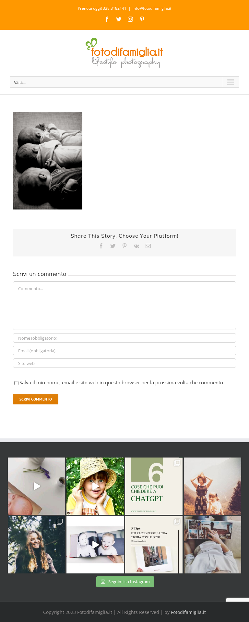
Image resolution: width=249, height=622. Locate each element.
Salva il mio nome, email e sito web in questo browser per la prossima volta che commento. (121, 382)
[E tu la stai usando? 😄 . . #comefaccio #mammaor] (154, 486)
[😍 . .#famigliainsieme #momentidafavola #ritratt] (95, 544)
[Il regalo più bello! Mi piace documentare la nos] (212, 544)
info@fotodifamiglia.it (152, 8)
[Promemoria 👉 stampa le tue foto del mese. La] (36, 486)
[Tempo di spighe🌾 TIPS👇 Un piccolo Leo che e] (95, 486)
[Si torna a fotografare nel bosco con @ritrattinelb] (36, 544)
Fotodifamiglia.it (188, 612)
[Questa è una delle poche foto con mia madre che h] (212, 486)
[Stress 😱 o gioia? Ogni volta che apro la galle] (154, 544)
